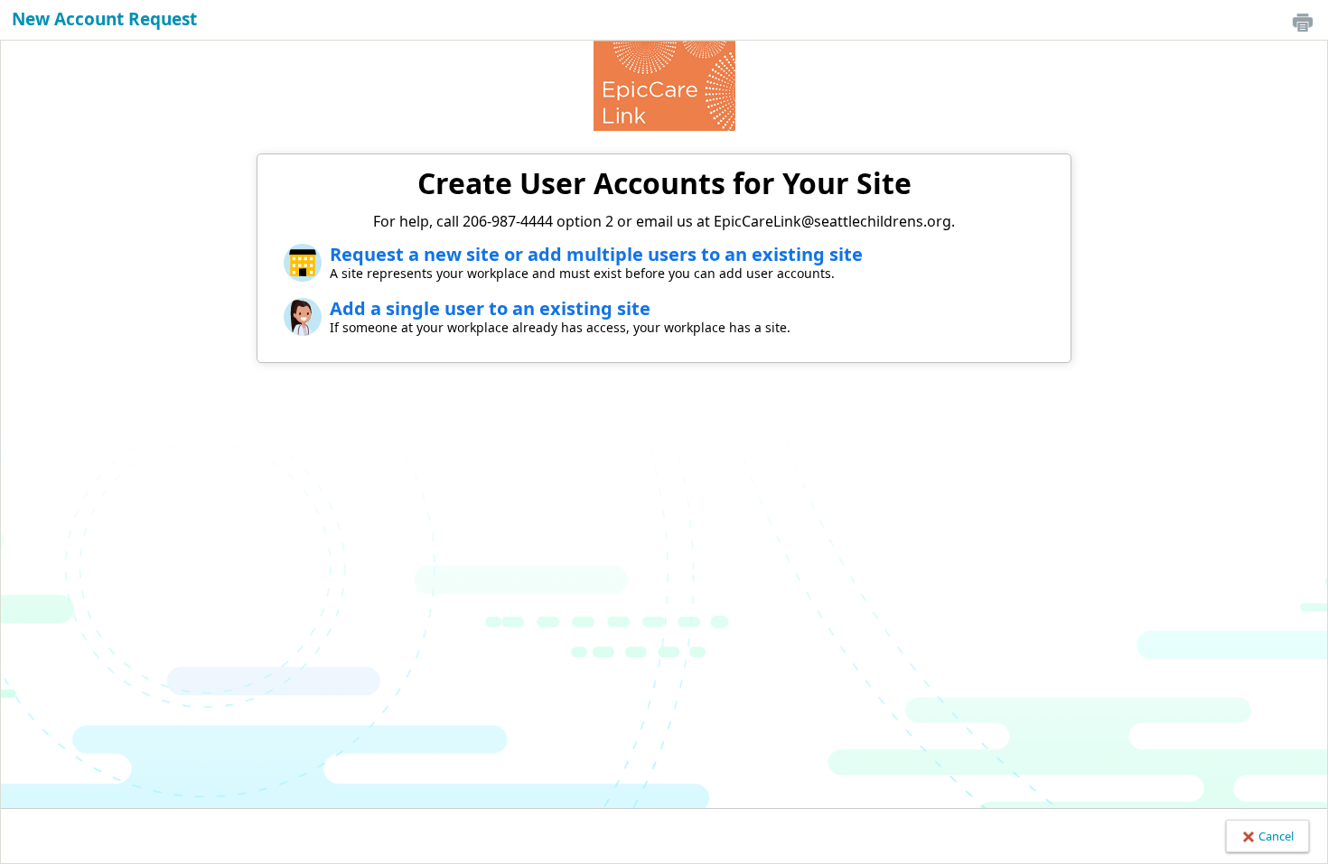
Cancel (1275, 836)
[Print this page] (1303, 22)
